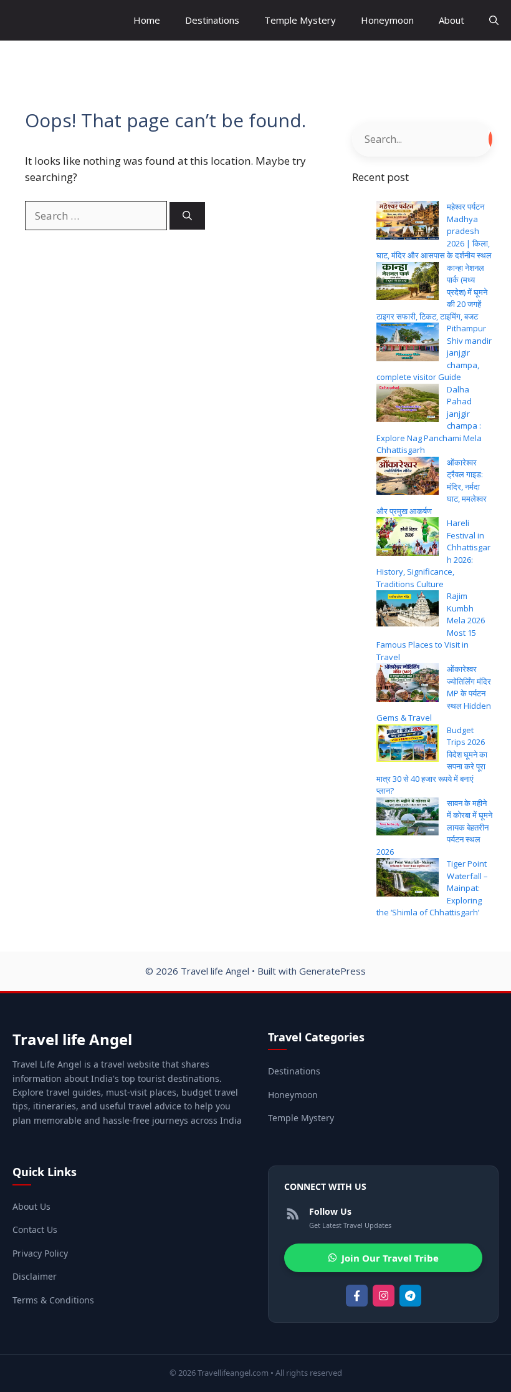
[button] (494, 20)
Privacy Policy (40, 1253)
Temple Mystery (300, 20)
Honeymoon (387, 20)
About (451, 20)
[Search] (187, 216)
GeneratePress (332, 971)
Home (146, 20)
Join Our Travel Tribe (390, 1258)
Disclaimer (34, 1276)
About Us (31, 1206)
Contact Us (34, 1229)
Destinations (212, 20)
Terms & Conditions (53, 1300)
